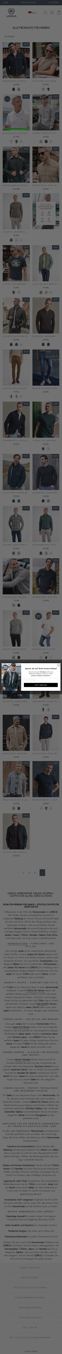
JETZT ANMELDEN (41, 685)
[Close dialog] (58, 665)
